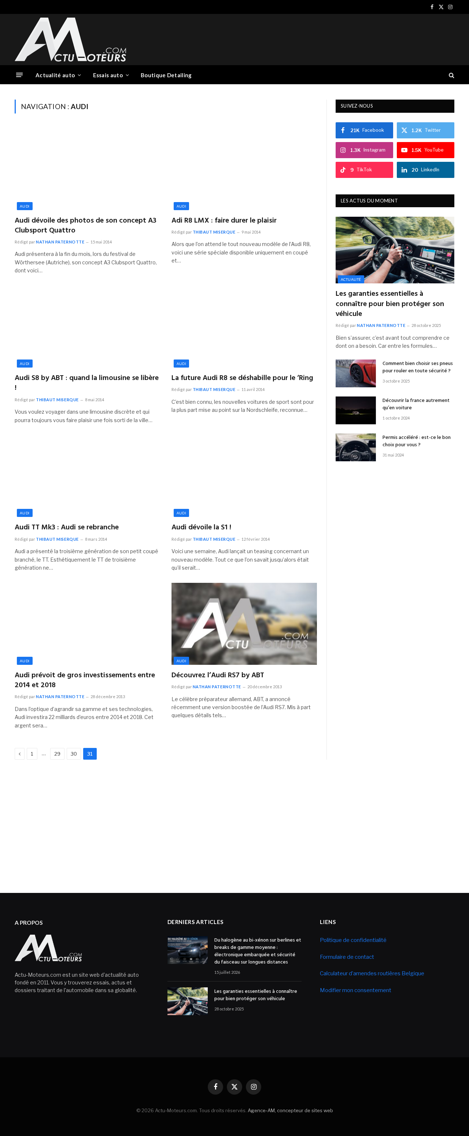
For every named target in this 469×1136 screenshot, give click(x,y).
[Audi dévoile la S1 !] (244, 476)
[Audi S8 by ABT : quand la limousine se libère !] (87, 327)
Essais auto (108, 75)
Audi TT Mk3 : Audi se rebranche (67, 528)
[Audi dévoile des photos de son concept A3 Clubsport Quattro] (87, 169)
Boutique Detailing (166, 75)
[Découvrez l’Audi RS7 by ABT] (244, 624)
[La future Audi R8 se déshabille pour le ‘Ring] (244, 327)
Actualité (351, 279)
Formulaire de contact (347, 957)
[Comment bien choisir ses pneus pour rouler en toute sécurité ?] (356, 373)
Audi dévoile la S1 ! (201, 528)
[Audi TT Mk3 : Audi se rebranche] (87, 476)
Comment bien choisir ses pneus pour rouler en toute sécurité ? (418, 367)
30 (74, 754)
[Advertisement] (321, 38)
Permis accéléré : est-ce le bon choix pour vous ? (417, 441)
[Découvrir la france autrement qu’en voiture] (356, 410)
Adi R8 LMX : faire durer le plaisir (224, 221)
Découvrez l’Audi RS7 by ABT (217, 676)
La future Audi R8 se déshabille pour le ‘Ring (242, 378)
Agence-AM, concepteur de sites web (290, 1110)
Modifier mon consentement (355, 990)
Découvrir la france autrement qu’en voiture (416, 404)
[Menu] (19, 75)
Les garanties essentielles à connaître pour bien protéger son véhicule (390, 304)
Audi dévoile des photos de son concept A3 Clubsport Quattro (85, 226)
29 (57, 754)
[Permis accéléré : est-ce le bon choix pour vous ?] (356, 447)
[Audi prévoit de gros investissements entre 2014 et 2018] (87, 624)
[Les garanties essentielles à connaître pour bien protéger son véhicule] (395, 250)
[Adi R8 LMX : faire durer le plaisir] (244, 169)
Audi (25, 206)
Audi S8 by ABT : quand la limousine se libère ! (87, 383)
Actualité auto (55, 75)
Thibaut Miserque (214, 232)
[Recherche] (450, 75)
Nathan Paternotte (60, 241)
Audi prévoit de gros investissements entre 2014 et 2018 (85, 680)
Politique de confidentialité (353, 940)
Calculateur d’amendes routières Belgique (372, 973)
